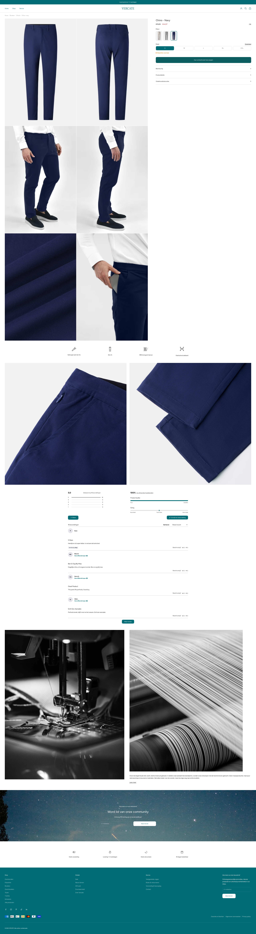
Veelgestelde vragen (152, 879)
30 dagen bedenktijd (182, 857)
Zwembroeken (9, 889)
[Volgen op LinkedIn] (27, 909)
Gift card (78, 886)
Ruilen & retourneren (152, 882)
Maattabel (248, 44)
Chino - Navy (25, 15)
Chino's (18, 15)
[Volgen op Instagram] (11, 909)
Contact (148, 889)
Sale (76, 879)
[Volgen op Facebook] (6, 909)
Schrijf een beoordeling (179, 518)
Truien (7, 892)
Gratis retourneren (146, 857)
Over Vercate (79, 892)
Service (22, 8)
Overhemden (9, 879)
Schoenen (8, 899)
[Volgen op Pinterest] (16, 909)
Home (6, 8)
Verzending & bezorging (153, 886)
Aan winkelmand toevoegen (203, 60)
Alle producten (9, 902)
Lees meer (133, 782)
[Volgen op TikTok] (21, 909)
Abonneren (144, 823)
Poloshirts (8, 882)
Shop (14, 8)
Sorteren (166, 525)
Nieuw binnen (79, 882)
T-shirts (7, 896)
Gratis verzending (74, 857)
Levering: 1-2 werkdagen (110, 857)
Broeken (12, 15)
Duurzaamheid (80, 889)
